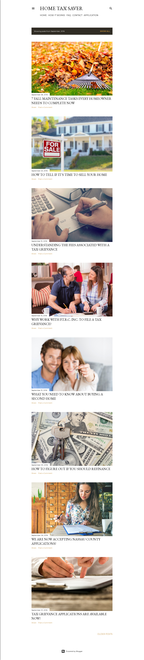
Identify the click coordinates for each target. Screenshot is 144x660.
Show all (105, 31)
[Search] (110, 8)
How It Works (56, 15)
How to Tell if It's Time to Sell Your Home (69, 174)
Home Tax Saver (61, 8)
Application (91, 15)
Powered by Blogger (74, 651)
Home (43, 15)
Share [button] (34, 107)
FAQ (69, 15)
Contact (77, 15)
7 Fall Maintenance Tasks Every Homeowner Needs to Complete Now (71, 100)
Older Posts (104, 634)
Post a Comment (45, 107)
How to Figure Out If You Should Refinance (71, 469)
